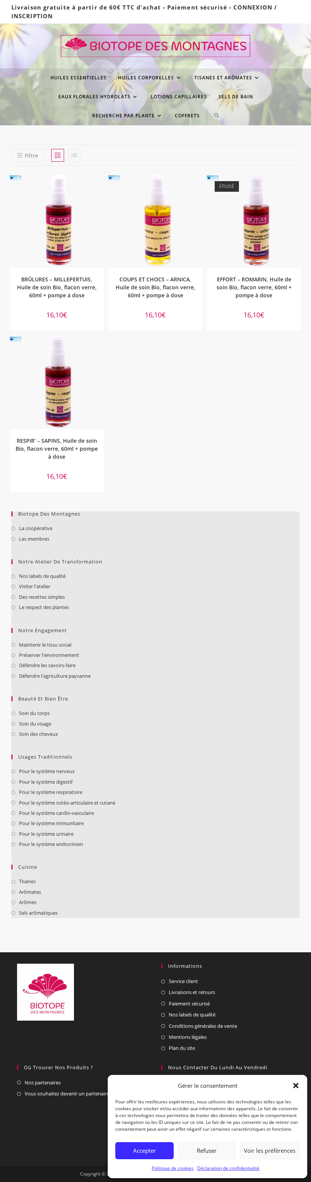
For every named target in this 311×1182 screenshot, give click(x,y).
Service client (183, 981)
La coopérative (35, 528)
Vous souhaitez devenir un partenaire (67, 1093)
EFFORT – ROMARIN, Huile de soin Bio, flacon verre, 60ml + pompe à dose (254, 287)
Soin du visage (35, 723)
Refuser (207, 1150)
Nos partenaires (43, 1082)
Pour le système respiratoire (50, 792)
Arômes (27, 902)
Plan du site (182, 1048)
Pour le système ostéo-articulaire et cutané (67, 802)
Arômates (30, 891)
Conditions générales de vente (203, 1026)
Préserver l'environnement (49, 655)
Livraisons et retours (192, 992)
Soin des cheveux (38, 734)
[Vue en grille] (57, 155)
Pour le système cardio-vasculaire (56, 813)
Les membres (34, 538)
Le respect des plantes (44, 607)
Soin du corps (34, 713)
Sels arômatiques (38, 912)
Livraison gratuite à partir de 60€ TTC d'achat (86, 7)
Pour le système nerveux (47, 771)
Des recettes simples (42, 596)
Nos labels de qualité (42, 576)
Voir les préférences (269, 1150)
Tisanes (27, 881)
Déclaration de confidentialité (228, 1168)
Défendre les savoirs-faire (47, 665)
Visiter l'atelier (34, 586)
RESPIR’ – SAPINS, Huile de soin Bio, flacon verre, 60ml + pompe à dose (57, 448)
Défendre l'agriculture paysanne (55, 675)
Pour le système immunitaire (51, 823)
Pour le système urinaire (46, 833)
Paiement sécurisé (197, 7)
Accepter (144, 1150)
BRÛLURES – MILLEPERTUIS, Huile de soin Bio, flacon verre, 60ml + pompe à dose (57, 287)
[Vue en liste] (74, 155)
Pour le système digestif (45, 781)
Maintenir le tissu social (45, 644)
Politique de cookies (172, 1168)
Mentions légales (188, 1037)
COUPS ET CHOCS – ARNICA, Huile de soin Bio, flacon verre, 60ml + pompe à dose (155, 287)
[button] (296, 1085)
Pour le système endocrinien (51, 844)
